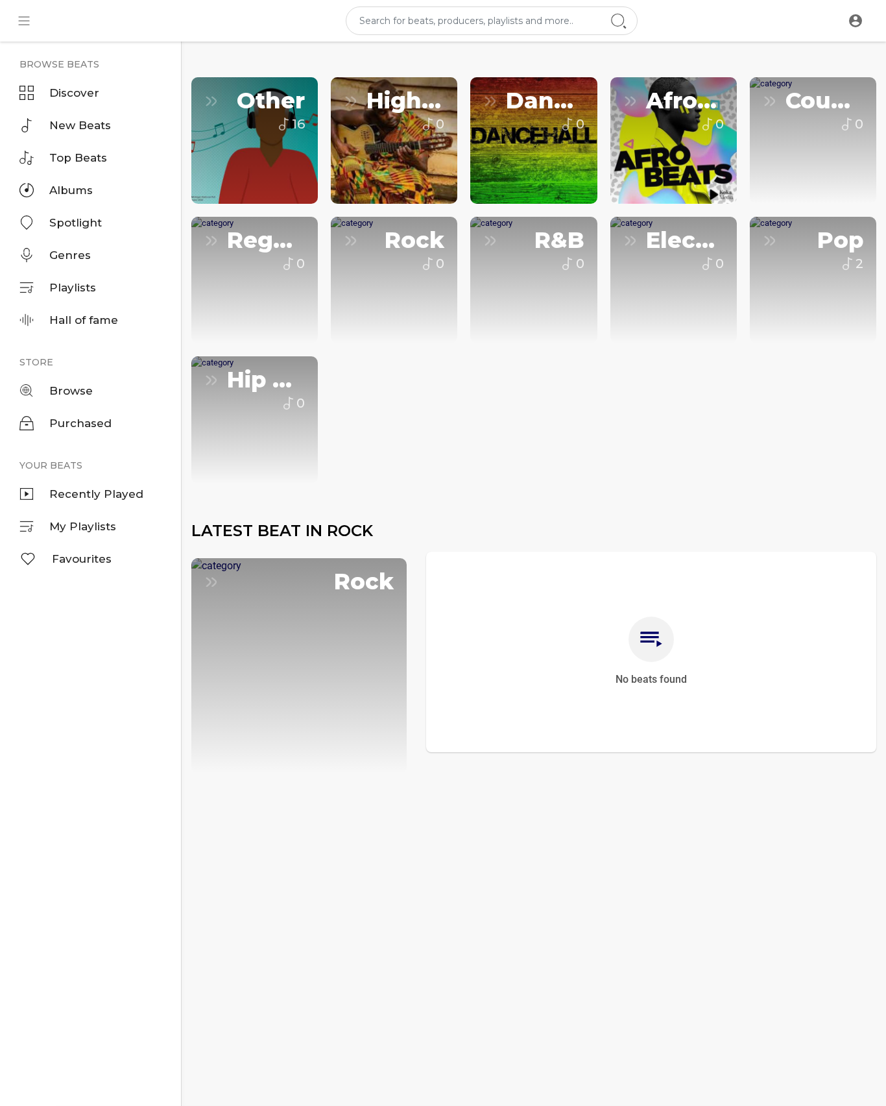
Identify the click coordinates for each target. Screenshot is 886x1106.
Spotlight (75, 222)
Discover (74, 92)
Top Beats (78, 157)
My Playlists (82, 526)
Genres (70, 255)
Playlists (72, 287)
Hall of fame (83, 319)
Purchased (80, 423)
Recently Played (96, 493)
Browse (71, 390)
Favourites (82, 558)
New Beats (80, 125)
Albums (71, 190)
